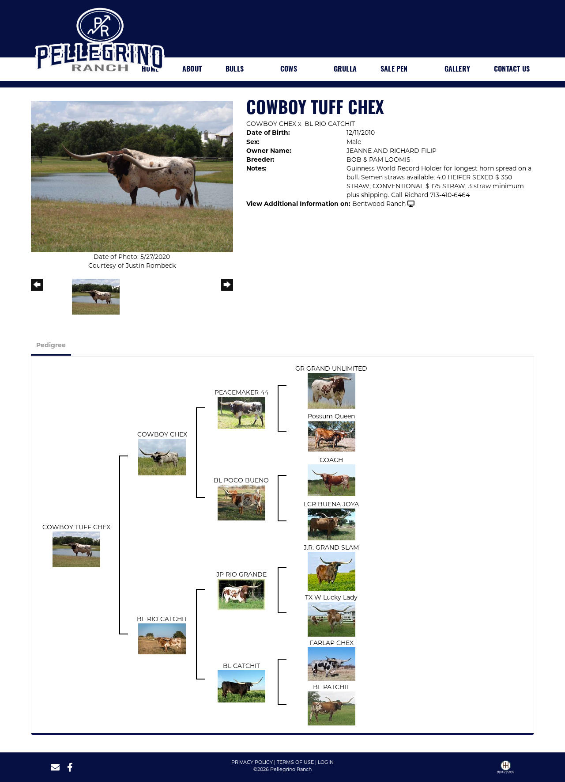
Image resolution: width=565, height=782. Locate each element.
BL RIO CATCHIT (330, 124)
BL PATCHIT (331, 687)
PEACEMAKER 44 (241, 392)
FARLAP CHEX (331, 643)
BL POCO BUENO (241, 480)
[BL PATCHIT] (331, 708)
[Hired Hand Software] (505, 770)
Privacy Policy (252, 762)
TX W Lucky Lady (331, 597)
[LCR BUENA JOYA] (331, 524)
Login (326, 762)
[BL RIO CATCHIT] (162, 638)
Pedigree (51, 345)
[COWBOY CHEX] (162, 456)
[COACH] (331, 480)
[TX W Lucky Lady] (331, 619)
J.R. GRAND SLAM (331, 547)
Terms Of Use (295, 762)
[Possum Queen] (331, 436)
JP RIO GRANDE (241, 574)
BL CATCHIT (241, 666)
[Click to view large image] (132, 176)
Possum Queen (331, 416)
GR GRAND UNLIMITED (331, 368)
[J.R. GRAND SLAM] (331, 571)
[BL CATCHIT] (241, 686)
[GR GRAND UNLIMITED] (331, 390)
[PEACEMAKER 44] (241, 412)
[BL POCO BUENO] (241, 502)
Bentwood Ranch (379, 204)
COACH (331, 460)
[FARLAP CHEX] (331, 664)
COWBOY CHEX (271, 124)
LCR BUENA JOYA (331, 504)
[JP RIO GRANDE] (241, 594)
